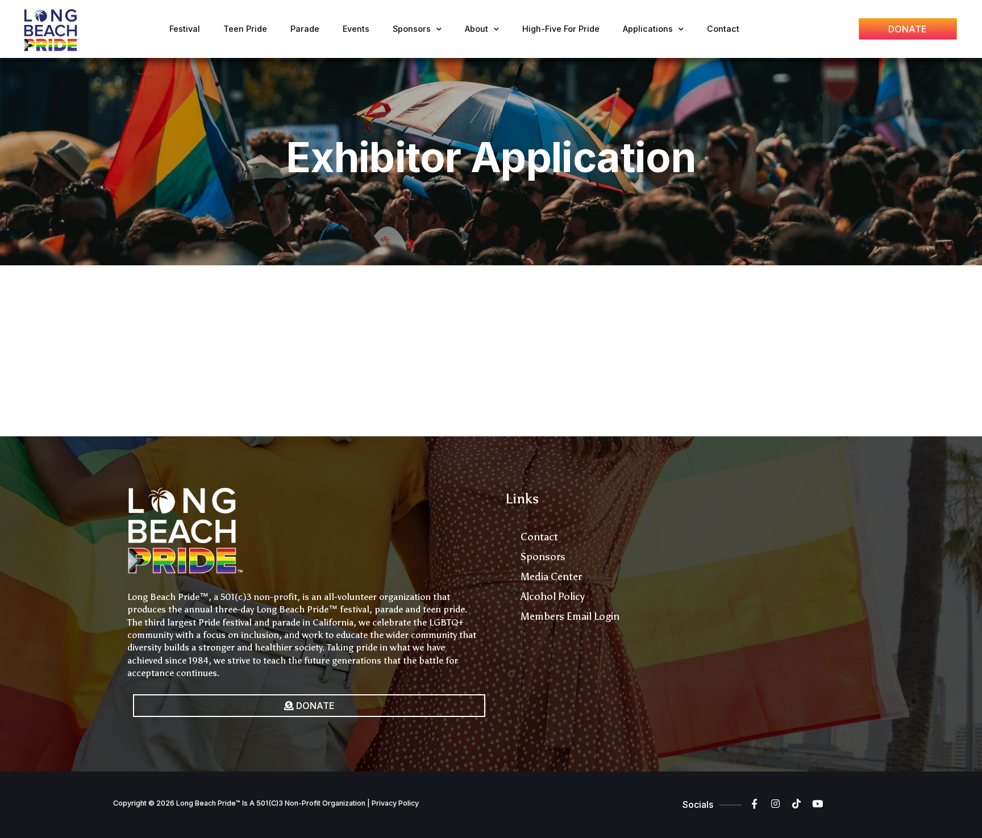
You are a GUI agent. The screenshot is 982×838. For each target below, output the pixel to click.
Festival (184, 29)
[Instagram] (775, 803)
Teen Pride (245, 29)
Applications (648, 29)
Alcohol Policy (553, 596)
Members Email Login (570, 616)
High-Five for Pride (561, 29)
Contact (723, 29)
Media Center (551, 576)
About (476, 29)
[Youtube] (817, 803)
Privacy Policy (395, 803)
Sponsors (412, 29)
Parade (304, 29)
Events (356, 29)
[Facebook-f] (754, 803)
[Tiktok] (796, 803)
